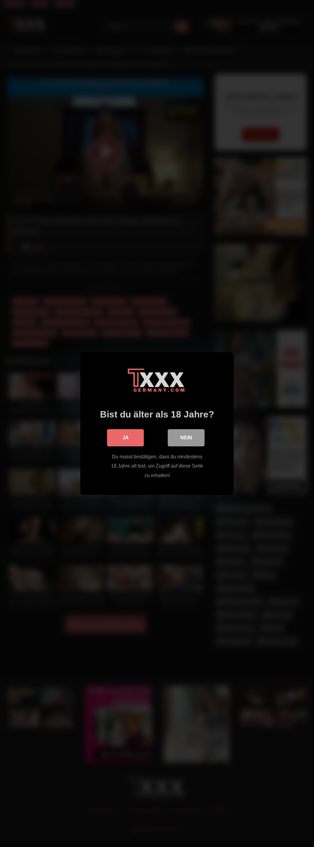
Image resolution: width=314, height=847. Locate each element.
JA (125, 437)
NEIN (186, 437)
